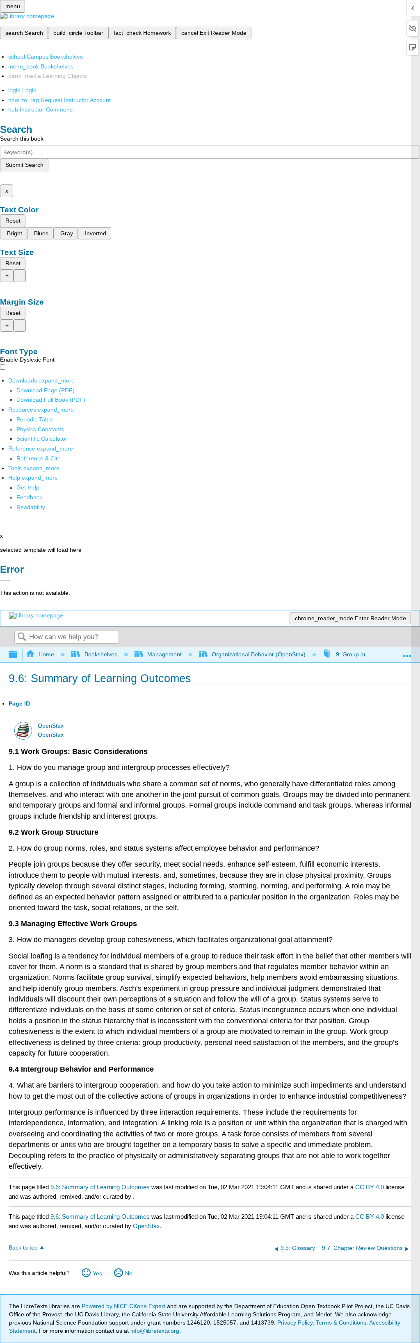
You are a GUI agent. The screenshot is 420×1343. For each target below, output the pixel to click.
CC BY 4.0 (369, 1187)
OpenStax (51, 726)
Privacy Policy (295, 1322)
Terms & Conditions (341, 1322)
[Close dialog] (5, 580)
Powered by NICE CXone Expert (124, 1306)
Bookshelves (101, 654)
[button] (29, 497)
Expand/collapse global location (407, 652)
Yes (97, 1273)
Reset (13, 220)
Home (46, 654)
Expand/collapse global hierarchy (18, 655)
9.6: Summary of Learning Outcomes (100, 1187)
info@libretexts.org (154, 1330)
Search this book (21, 138)
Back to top (23, 1248)
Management (164, 654)
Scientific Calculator (41, 438)
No (128, 1273)
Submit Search (24, 165)
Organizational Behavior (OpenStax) (258, 654)
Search (21, 637)
